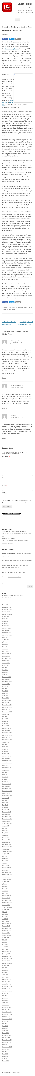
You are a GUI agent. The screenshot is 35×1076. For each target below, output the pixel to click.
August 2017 (5, 770)
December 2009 (6, 984)
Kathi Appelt (15, 341)
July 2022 (4, 642)
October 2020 (6, 684)
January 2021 (6, 679)
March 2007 (5, 1061)
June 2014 (5, 858)
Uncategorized (21, 307)
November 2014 (7, 847)
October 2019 (6, 709)
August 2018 (5, 742)
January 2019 (6, 730)
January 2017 (6, 786)
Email (4, 485)
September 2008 (7, 1019)
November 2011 (7, 930)
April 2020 (5, 695)
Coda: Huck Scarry (19, 572)
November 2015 (7, 819)
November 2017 (7, 763)
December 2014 (6, 844)
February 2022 (6, 653)
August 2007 (5, 1049)
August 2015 (5, 826)
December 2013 (6, 872)
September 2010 (7, 963)
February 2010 (6, 979)
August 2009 (5, 993)
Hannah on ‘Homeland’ (14, 577)
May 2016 (5, 805)
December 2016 (6, 788)
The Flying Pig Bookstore (9, 598)
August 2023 (5, 616)
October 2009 (6, 989)
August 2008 (5, 1021)
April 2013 (5, 891)
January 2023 (6, 630)
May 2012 (5, 916)
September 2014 (7, 851)
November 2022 (7, 635)
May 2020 (5, 693)
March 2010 (5, 977)
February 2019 (6, 728)
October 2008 (6, 1016)
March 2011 (5, 949)
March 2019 (5, 726)
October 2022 (6, 637)
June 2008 (5, 1026)
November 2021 (7, 660)
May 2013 (5, 888)
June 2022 (5, 644)
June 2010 (5, 970)
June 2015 (5, 830)
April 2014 (5, 863)
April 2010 (5, 975)
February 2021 (6, 677)
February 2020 (6, 700)
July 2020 (4, 688)
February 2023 (6, 628)
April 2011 (5, 947)
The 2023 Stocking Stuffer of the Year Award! (15, 541)
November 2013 (7, 875)
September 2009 (7, 991)
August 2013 (5, 881)
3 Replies (5, 34)
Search (4, 584)
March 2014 (5, 865)
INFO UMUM (5, 561)
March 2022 (5, 651)
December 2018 (6, 733)
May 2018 (5, 749)
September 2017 (7, 767)
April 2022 (5, 649)
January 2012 (6, 926)
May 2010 (5, 972)
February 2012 (6, 923)
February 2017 (6, 784)
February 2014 (6, 868)
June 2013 (5, 886)
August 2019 (5, 714)
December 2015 (6, 816)
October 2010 (6, 961)
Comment (6, 456)
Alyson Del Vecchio (17, 385)
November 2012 (7, 902)
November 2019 (7, 707)
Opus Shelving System (12, 49)
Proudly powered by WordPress (11, 1072)
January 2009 (6, 1009)
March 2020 (5, 698)
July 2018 (4, 744)
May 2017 (5, 777)
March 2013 (5, 893)
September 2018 (7, 740)
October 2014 (6, 849)
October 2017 (6, 765)
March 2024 (5, 605)
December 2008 (6, 1012)
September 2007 (7, 1047)
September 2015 (7, 823)
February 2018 (6, 756)
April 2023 (5, 623)
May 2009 (5, 1000)
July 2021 (4, 667)
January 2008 (6, 1037)
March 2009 (5, 1005)
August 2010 (5, 965)
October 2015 (6, 821)
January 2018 (6, 758)
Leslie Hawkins (6, 565)
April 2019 (5, 723)
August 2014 (5, 854)
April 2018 (5, 751)
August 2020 (5, 686)
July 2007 (4, 1051)
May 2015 (5, 833)
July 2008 (4, 1023)
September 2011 (7, 935)
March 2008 (5, 1033)
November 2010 (7, 958)
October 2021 (6, 663)
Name (4, 478)
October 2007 (6, 1044)
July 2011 (4, 940)
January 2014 (6, 870)
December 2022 (6, 633)
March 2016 (5, 809)
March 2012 (5, 921)
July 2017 (4, 772)
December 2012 (6, 900)
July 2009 (4, 996)
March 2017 (5, 781)
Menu (17, 19)
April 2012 (5, 919)
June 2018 (5, 747)
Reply (4, 378)
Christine (13, 415)
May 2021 (5, 672)
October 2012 (6, 905)
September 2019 (7, 712)
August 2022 (5, 640)
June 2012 (5, 914)
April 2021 (5, 674)
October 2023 (6, 612)
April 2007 (5, 1058)
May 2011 (5, 944)
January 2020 (6, 702)
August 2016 (5, 798)
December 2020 (6, 681)
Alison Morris (11, 310)
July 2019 (4, 716)
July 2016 (4, 800)
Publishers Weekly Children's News (12, 595)
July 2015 (4, 828)
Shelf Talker (25, 3)
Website (4, 493)
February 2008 (6, 1035)
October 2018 (6, 737)
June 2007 (5, 1054)
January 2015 (6, 842)
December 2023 (6, 607)
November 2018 (7, 735)
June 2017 (5, 774)
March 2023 (5, 626)
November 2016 (7, 791)
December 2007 (6, 1040)
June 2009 (5, 998)
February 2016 (6, 812)
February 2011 (6, 951)
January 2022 (6, 656)
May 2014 (5, 861)
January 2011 (6, 954)
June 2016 (5, 802)
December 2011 (6, 928)
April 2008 (5, 1030)
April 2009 (5, 1002)
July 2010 (4, 968)
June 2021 (5, 670)
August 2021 (5, 665)
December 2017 (6, 761)
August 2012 (5, 909)
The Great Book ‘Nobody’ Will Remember (14, 531)
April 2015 (5, 835)
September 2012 (7, 907)
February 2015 (6, 840)
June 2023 (5, 619)
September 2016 (7, 795)
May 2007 (5, 1056)
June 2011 (5, 942)
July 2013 (4, 884)
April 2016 (5, 807)
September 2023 (7, 614)
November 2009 (7, 986)
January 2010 (6, 982)
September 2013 (7, 879)
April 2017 (5, 779)
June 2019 (5, 719)
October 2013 (6, 877)
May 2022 (5, 647)
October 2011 (6, 933)
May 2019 (5, 721)
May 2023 (5, 621)
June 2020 (5, 691)
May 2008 (5, 1028)
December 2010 (6, 956)
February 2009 (6, 1007)
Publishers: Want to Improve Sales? (21, 561)
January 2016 (6, 814)
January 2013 (6, 898)
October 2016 (6, 793)
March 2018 (5, 754)
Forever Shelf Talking (8, 538)
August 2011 (5, 937)
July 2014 (4, 856)
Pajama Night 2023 (7, 543)
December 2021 (6, 658)
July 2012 (4, 912)
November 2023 (7, 609)
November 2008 (7, 1014)
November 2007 (7, 1042)
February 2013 (6, 895)
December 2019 (6, 705)
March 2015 (5, 837)
